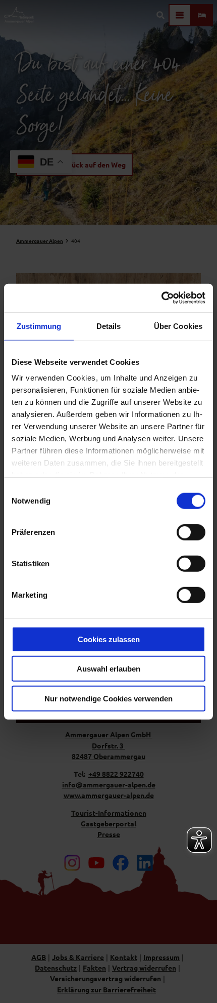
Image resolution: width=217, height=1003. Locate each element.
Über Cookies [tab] (178, 325)
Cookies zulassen (109, 639)
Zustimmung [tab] (39, 325)
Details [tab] (108, 325)
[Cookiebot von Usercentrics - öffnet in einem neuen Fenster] (161, 298)
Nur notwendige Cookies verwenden (108, 698)
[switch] (191, 532)
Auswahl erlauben (108, 668)
